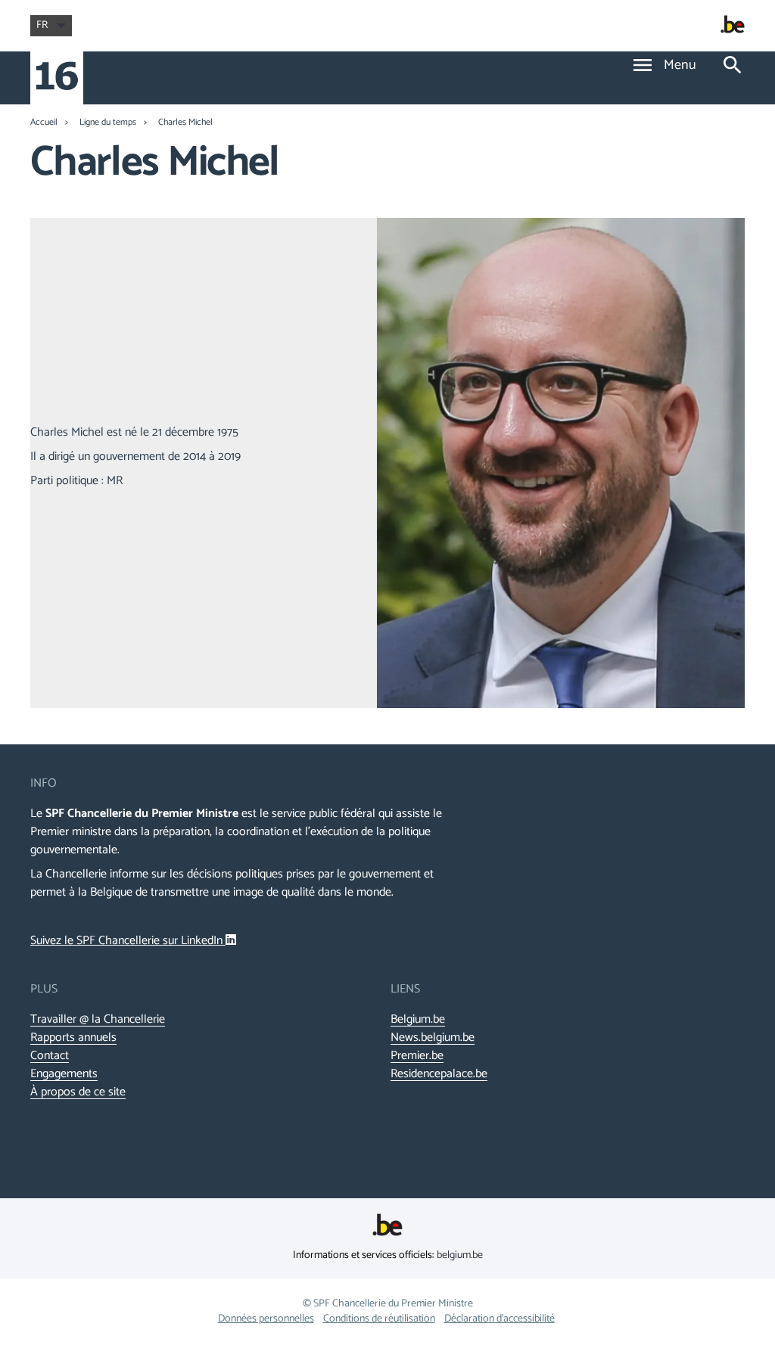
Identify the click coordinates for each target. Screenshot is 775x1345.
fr (42, 25)
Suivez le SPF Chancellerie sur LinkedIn (128, 940)
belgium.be (460, 1255)
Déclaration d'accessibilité (499, 1319)
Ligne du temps (107, 122)
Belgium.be (418, 1020)
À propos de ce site (78, 1092)
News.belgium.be (433, 1038)
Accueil (44, 122)
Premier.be (417, 1056)
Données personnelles (266, 1319)
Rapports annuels (73, 1038)
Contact (49, 1056)
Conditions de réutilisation (379, 1319)
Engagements (64, 1074)
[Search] (733, 66)
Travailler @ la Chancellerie (97, 1020)
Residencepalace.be (439, 1074)
